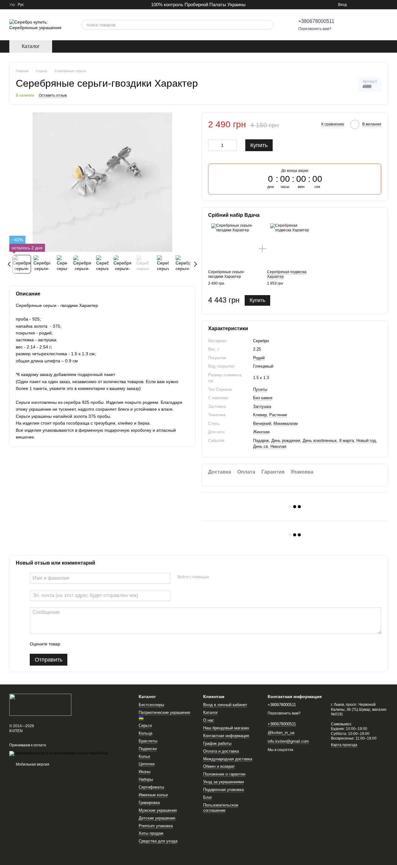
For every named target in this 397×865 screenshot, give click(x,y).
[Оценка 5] (110, 644)
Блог (207, 797)
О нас (208, 720)
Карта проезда (344, 745)
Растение (278, 415)
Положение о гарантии (224, 774)
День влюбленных (320, 440)
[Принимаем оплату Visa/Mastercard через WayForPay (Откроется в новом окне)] (58, 753)
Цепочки (146, 764)
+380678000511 (316, 21)
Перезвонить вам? (314, 29)
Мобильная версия (32, 764)
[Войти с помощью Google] (226, 577)
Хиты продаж (151, 833)
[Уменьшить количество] (212, 145)
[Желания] (367, 25)
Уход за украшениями (223, 782)
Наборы (146, 779)
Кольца (145, 733)
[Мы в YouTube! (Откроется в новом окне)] (385, 4)
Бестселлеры (151, 704)
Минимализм (286, 423)
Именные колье (153, 795)
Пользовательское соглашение (220, 808)
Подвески (148, 748)
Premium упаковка (156, 825)
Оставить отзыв (53, 95)
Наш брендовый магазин (226, 728)
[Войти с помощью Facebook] (216, 577)
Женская (261, 432)
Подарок (261, 440)
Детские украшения (157, 818)
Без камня (262, 397)
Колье (144, 756)
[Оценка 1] (70, 644)
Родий (259, 358)
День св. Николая (269, 446)
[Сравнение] (350, 25)
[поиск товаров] (269, 25)
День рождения (285, 440)
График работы (217, 743)
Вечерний (262, 423)
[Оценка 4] (100, 644)
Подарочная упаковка (223, 789)
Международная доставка (227, 759)
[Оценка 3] (90, 644)
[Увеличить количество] (232, 145)
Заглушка (262, 406)
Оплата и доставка (221, 751)
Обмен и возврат (219, 766)
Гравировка (149, 802)
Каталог (210, 712)
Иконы (144, 771)
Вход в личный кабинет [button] (225, 704)
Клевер (260, 415)
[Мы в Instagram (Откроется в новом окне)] (355, 4)
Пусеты (260, 389)
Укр (12, 5)
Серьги (145, 725)
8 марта (346, 440)
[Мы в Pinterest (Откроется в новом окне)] (370, 4)
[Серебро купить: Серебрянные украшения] (40, 704)
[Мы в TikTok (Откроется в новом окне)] (377, 4)
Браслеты (148, 741)
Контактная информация (226, 735)
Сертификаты (151, 787)
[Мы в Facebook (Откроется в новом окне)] (362, 4)
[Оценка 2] (80, 644)
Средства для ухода (158, 841)
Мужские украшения (158, 810)
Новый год (366, 440)
